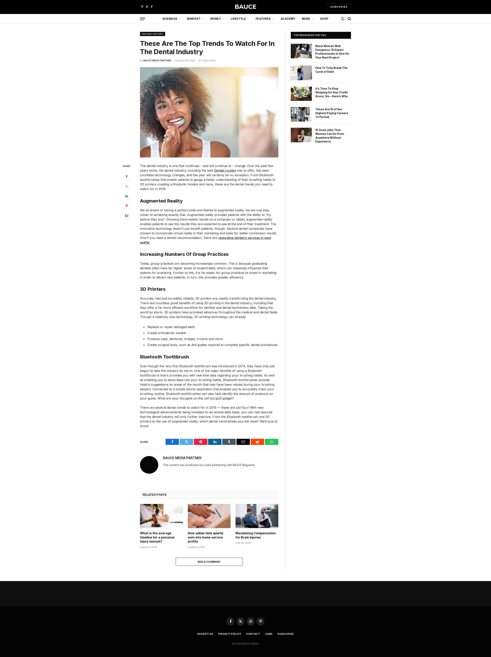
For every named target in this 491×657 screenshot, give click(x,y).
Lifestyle (238, 18)
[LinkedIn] (126, 196)
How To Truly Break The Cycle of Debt (331, 69)
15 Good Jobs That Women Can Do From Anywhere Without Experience (329, 135)
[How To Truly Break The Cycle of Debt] (301, 73)
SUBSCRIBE (339, 6)
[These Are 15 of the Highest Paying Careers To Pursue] (301, 114)
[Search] (349, 19)
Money (215, 18)
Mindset (193, 18)
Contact (253, 633)
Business (170, 18)
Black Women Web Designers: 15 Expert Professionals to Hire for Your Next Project (332, 51)
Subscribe (285, 633)
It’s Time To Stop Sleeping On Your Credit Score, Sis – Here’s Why (331, 92)
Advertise (205, 633)
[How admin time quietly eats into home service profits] (209, 516)
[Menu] (142, 19)
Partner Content (153, 34)
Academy (288, 18)
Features (263, 18)
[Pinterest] (126, 206)
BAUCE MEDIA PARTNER (157, 60)
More (306, 18)
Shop (324, 18)
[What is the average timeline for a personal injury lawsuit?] (161, 516)
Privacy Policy (229, 633)
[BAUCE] (245, 6)
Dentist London (225, 170)
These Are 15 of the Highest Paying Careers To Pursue (331, 113)
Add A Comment (209, 561)
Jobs (269, 633)
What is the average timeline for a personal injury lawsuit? (157, 537)
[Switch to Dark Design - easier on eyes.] (342, 19)
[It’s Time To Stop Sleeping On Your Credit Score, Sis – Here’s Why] (301, 93)
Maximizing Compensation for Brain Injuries (256, 535)
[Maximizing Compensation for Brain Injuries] (257, 516)
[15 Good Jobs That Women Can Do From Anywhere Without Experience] (301, 135)
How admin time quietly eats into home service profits (205, 537)
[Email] (126, 215)
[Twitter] (126, 186)
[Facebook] (126, 176)
